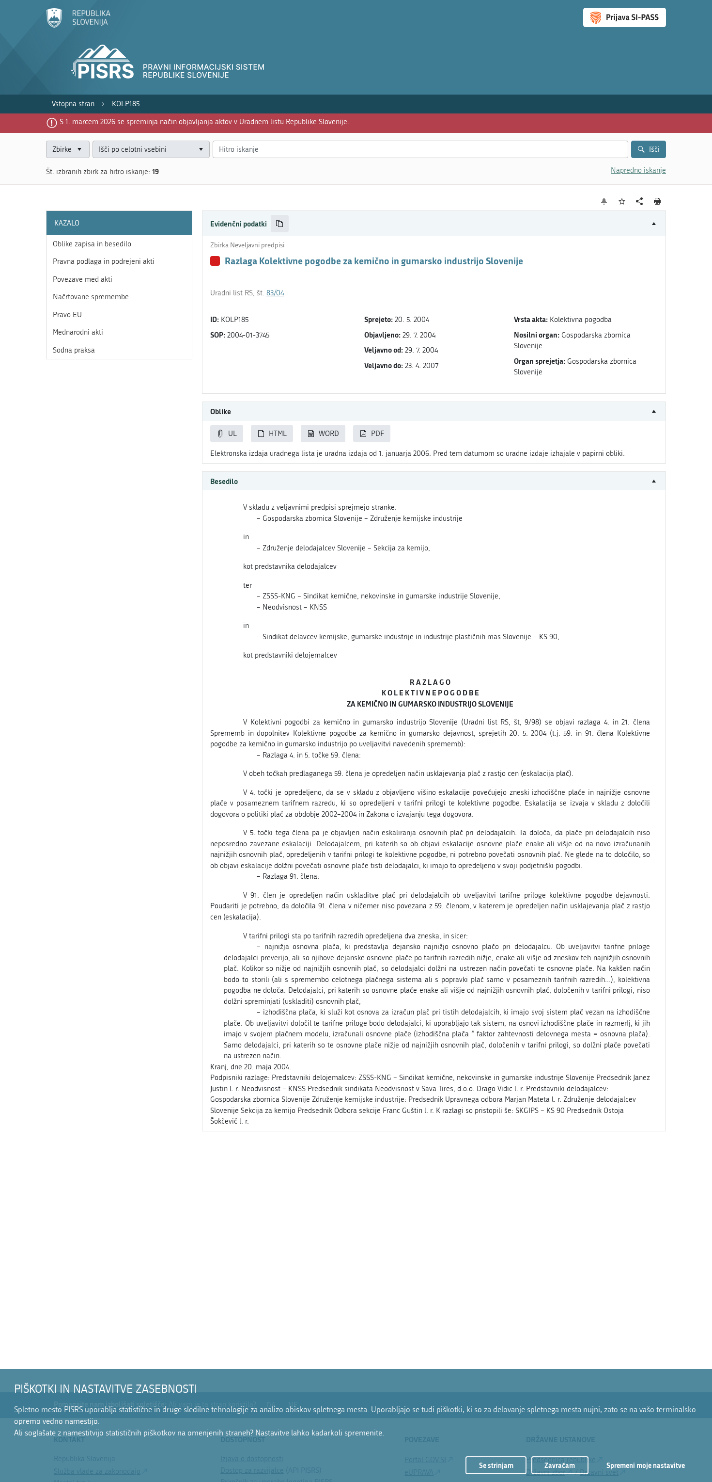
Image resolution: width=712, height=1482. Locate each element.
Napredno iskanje (638, 170)
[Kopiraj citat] (280, 224)
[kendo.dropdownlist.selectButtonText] (200, 149)
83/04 (275, 293)
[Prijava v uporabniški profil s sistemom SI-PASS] (624, 17)
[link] (73, 104)
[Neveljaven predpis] (215, 261)
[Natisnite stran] (657, 201)
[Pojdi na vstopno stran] (78, 25)
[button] (434, 224)
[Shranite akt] (622, 201)
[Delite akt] (640, 201)
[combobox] (151, 150)
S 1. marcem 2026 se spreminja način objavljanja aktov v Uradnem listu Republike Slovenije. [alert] (204, 121)
